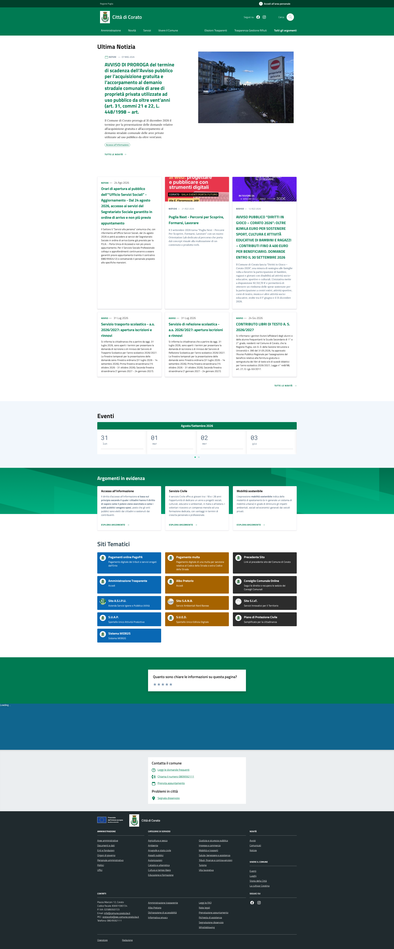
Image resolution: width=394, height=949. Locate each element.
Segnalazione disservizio (211, 922)
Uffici (99, 870)
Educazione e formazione (160, 875)
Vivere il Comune (168, 30)
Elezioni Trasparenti (216, 30)
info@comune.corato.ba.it (117, 913)
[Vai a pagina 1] (195, 457)
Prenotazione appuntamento (213, 912)
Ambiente (153, 845)
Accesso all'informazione (117, 144)
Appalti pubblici (155, 855)
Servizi (147, 30)
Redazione (127, 940)
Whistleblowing (207, 927)
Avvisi (253, 840)
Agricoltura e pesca (157, 840)
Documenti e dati (106, 845)
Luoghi (253, 876)
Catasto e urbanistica (159, 865)
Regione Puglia (106, 3)
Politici (100, 865)
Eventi (253, 871)
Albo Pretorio (154, 907)
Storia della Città (258, 881)
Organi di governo (106, 855)
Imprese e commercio (210, 845)
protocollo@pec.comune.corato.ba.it (121, 917)
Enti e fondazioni (105, 850)
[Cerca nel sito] (290, 17)
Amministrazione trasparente (163, 903)
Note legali (204, 907)
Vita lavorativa (206, 870)
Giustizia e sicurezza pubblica (213, 840)
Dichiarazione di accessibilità (162, 912)
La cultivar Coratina (259, 886)
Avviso (240, 208)
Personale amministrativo (110, 860)
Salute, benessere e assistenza (214, 855)
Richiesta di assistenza (210, 917)
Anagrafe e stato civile (159, 850)
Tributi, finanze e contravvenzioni (215, 860)
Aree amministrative (107, 840)
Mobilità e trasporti (208, 850)
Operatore (102, 940)
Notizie (105, 182)
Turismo (203, 865)
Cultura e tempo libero (159, 870)
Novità (132, 30)
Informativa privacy (158, 917)
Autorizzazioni (155, 860)
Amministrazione (111, 30)
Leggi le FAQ (205, 903)
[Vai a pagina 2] (198, 457)
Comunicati (255, 845)
